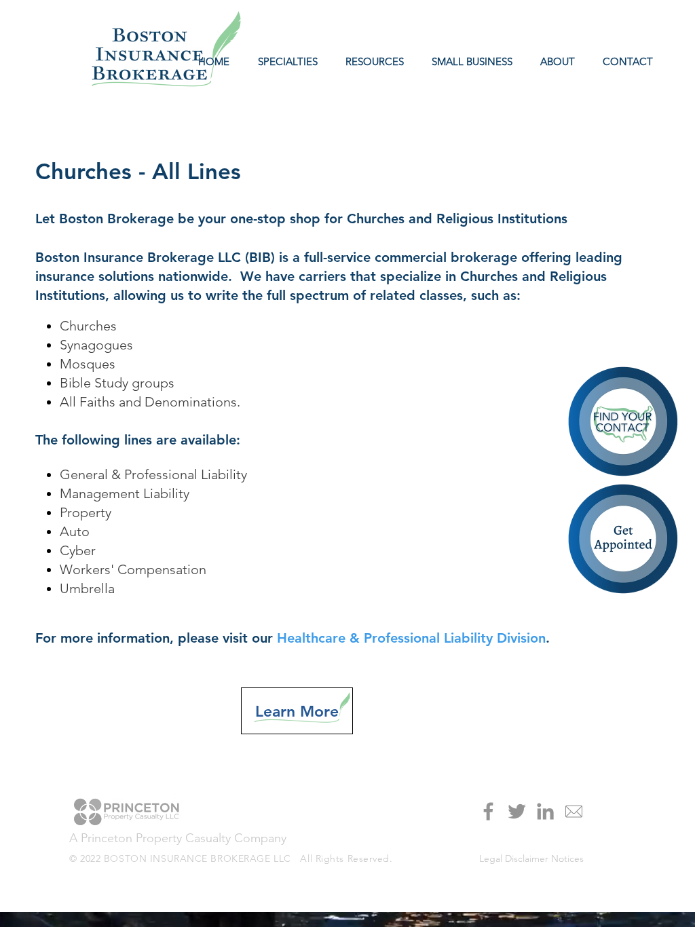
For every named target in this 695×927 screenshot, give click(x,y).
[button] (371, 61)
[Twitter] (517, 811)
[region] (624, 540)
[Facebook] (488, 811)
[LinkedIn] (545, 811)
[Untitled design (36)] (574, 811)
